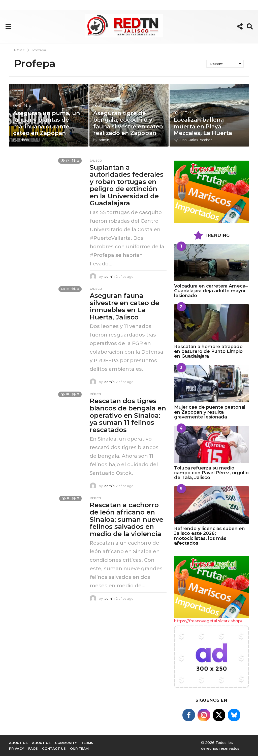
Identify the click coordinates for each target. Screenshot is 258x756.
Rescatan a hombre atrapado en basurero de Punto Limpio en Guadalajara (208, 351)
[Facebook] (188, 715)
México (95, 394)
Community (66, 743)
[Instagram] (204, 715)
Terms (87, 743)
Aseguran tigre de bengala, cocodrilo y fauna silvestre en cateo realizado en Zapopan (128, 123)
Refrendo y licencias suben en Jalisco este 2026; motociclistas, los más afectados (209, 536)
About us (18, 743)
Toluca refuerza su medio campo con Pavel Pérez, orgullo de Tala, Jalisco (211, 473)
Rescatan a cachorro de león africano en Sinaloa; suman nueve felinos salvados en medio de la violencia (126, 519)
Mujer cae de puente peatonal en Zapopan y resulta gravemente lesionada (209, 412)
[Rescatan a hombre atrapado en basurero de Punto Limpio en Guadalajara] (211, 323)
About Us (41, 743)
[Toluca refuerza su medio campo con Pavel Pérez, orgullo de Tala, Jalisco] (211, 444)
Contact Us (54, 748)
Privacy (16, 748)
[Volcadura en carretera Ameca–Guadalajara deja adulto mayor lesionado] (211, 262)
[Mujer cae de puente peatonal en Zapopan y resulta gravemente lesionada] (211, 384)
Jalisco (96, 160)
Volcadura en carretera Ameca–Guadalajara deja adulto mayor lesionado (211, 291)
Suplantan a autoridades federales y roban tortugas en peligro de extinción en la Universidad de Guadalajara (127, 185)
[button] (8, 26)
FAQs (33, 748)
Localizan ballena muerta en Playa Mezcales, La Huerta (203, 126)
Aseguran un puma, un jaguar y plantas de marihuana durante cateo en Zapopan (46, 123)
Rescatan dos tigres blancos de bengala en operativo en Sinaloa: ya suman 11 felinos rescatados (128, 415)
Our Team (79, 748)
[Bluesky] (234, 715)
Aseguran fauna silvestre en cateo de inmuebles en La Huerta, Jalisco (124, 306)
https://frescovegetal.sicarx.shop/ (208, 621)
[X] (219, 715)
